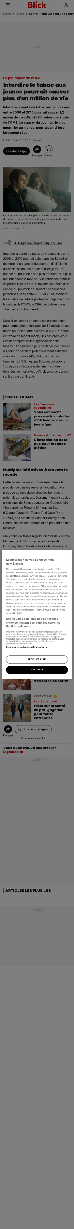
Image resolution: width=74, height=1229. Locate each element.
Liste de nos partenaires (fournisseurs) (26, 647)
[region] (37, 614)
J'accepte (36, 670)
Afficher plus (37, 659)
